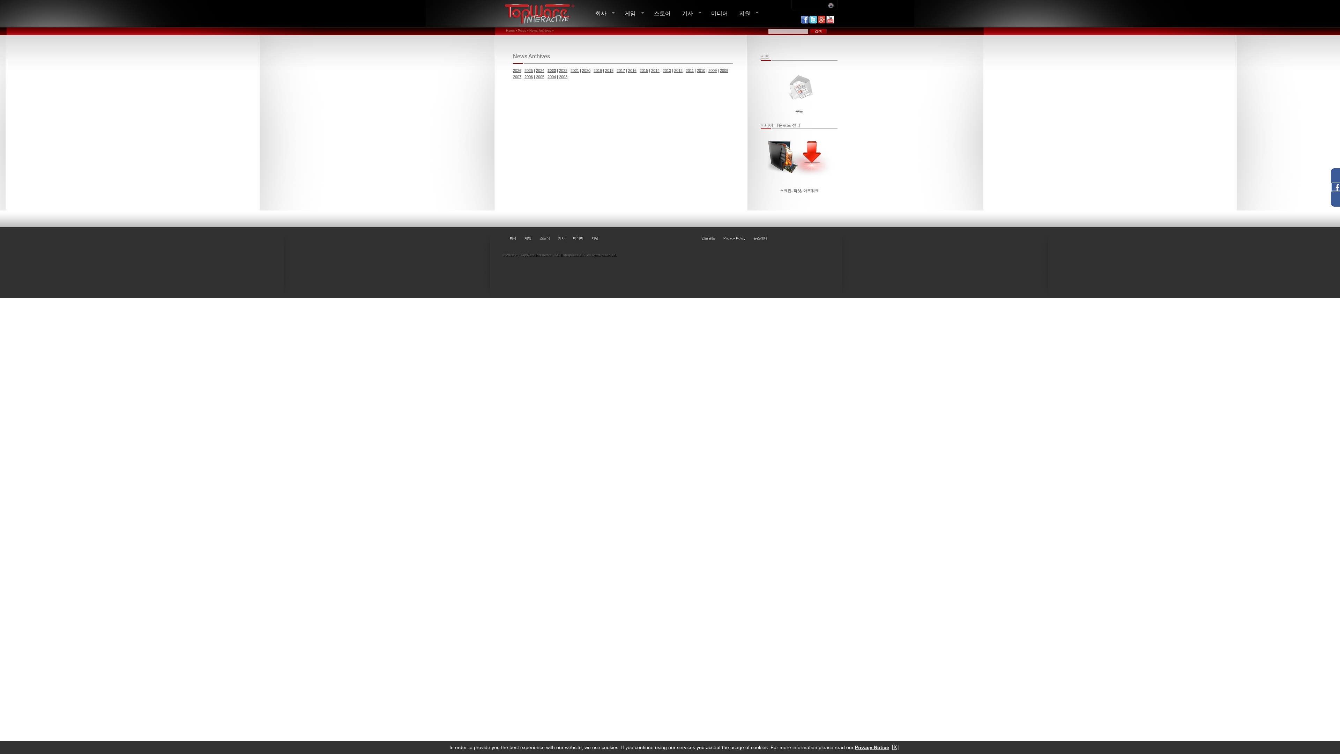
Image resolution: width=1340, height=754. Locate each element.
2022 (563, 70)
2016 (632, 70)
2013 (667, 70)
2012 (678, 70)
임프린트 (708, 238)
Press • (523, 30)
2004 (552, 77)
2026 (517, 70)
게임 (627, 13)
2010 (701, 70)
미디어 (719, 13)
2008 (724, 70)
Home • (511, 30)
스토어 (662, 13)
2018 (609, 70)
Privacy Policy (734, 238)
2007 (517, 77)
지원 (742, 13)
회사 (598, 13)
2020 (586, 70)
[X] (895, 747)
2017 (621, 70)
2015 (644, 70)
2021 (575, 70)
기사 (684, 13)
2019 (598, 70)
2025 (528, 70)
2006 (528, 77)
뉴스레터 (760, 238)
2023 (552, 70)
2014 (655, 70)
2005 (540, 77)
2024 (540, 70)
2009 (712, 70)
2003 (563, 77)
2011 (690, 70)
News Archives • (541, 30)
